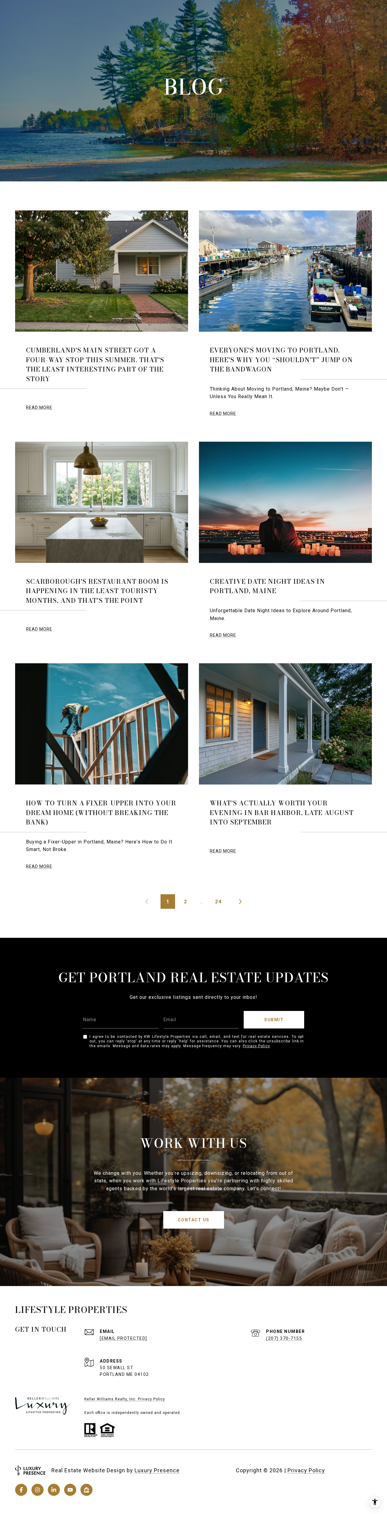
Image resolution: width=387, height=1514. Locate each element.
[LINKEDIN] (54, 1490)
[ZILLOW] (86, 1490)
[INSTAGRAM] (37, 1490)
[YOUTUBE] (70, 1490)
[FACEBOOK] (21, 1490)
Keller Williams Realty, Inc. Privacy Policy (124, 1399)
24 (218, 901)
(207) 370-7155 (284, 1338)
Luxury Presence (157, 1470)
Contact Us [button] (194, 1219)
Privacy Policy (256, 1046)
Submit (274, 1019)
